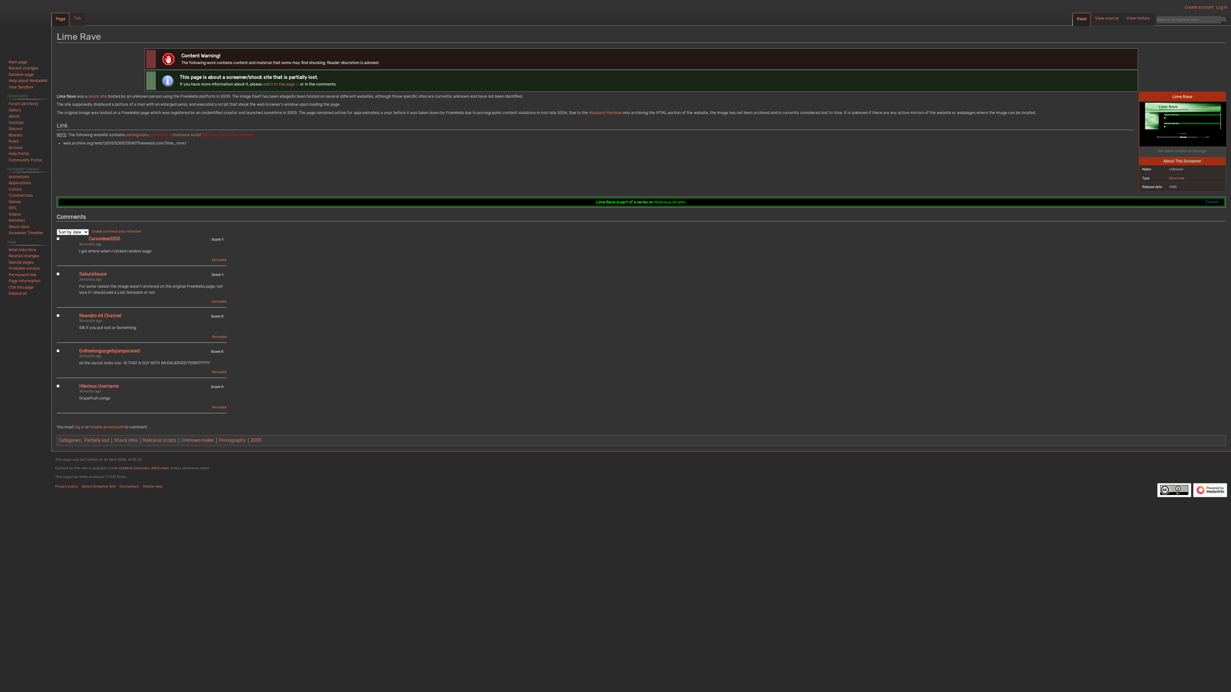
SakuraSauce (93, 274)
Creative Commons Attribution (144, 468)
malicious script (186, 135)
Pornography (232, 440)
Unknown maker (197, 440)
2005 (256, 440)
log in (79, 427)
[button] (18, 293)
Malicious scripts (159, 440)
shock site (97, 96)
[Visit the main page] (25, 25)
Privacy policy (66, 486)
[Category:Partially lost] (167, 80)
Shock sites (126, 440)
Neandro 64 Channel (100, 315)
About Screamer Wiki (99, 486)
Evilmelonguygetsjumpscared (109, 351)
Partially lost (96, 440)
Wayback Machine (605, 113)
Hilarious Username (99, 386)
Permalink (219, 260)
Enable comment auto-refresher (116, 232)
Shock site (1177, 178)
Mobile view (153, 486)
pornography (137, 135)
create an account (107, 427)
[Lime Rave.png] (1183, 124)
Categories (70, 440)
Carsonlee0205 (104, 239)
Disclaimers (129, 486)
